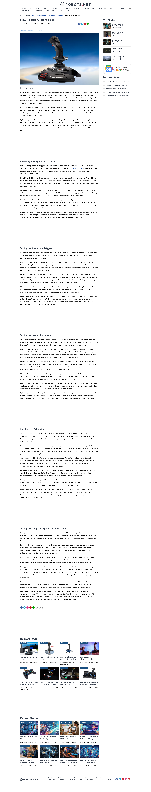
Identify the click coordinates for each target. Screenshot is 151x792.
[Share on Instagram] (27, 607)
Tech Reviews (89, 8)
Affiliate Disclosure (105, 779)
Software (25, 10)
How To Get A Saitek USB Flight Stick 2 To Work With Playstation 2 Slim (89, 684)
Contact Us (72, 779)
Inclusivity (85, 777)
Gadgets (102, 8)
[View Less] (97, 24)
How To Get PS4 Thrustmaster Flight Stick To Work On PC (89, 659)
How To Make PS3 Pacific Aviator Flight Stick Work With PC (69, 659)
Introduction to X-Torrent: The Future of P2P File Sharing (118, 41)
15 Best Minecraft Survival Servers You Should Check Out (117, 95)
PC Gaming (40, 30)
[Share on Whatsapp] (88, 24)
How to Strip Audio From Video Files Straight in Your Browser (89, 739)
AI (30, 8)
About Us (50, 777)
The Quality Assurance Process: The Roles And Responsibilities (116, 85)
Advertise (61, 779)
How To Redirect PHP (117, 49)
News (60, 10)
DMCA (50, 781)
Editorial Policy (73, 777)
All (68, 10)
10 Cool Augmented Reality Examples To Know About (118, 25)
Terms (81, 779)
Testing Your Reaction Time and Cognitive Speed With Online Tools (29, 762)
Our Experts (61, 777)
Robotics (46, 8)
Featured (50, 10)
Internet (122, 8)
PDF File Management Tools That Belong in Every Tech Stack (88, 762)
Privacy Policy (91, 779)
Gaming (66, 8)
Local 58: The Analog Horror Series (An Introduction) (118, 57)
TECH (37, 8)
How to (76, 8)
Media (112, 8)
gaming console (76, 168)
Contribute (51, 779)
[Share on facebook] (79, 24)
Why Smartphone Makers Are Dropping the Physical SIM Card (49, 762)
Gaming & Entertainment (27, 30)
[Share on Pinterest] (85, 24)
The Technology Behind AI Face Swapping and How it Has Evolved (28, 739)
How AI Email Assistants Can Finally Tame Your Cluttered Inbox (48, 739)
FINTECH (56, 8)
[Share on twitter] (82, 24)
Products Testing (97, 777)
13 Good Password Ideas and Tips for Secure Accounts (117, 92)
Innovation (38, 10)
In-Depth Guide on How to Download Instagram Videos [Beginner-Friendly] (117, 88)
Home (24, 8)
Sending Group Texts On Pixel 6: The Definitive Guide (118, 33)
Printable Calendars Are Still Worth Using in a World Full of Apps (68, 739)
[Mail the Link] (94, 24)
